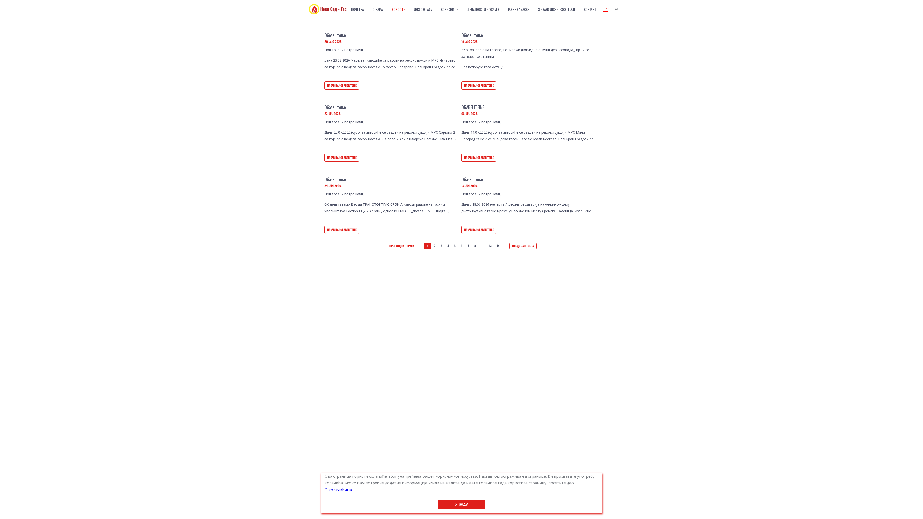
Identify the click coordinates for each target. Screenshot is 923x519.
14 (498, 245)
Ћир (606, 9)
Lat (616, 9)
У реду (461, 504)
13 (490, 245)
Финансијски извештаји (556, 9)
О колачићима (338, 490)
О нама (378, 9)
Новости (398, 9)
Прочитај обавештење (342, 85)
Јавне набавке (518, 9)
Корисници (449, 9)
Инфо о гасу (423, 9)
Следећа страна (523, 246)
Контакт (590, 9)
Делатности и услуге (483, 9)
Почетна (357, 9)
